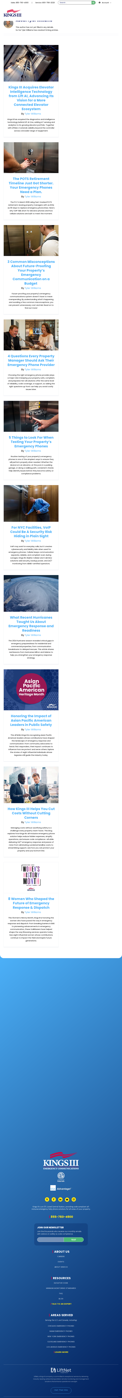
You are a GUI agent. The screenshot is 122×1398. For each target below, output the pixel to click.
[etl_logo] (61, 1173)
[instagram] (74, 1199)
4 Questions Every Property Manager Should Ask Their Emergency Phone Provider (31, 335)
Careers (61, 1256)
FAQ (61, 1293)
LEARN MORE (61, 1352)
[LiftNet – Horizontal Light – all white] (61, 1368)
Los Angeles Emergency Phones (61, 1347)
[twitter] (47, 1199)
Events (61, 1262)
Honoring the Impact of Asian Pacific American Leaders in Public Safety (31, 689)
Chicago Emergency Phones (61, 1326)
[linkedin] (60, 1199)
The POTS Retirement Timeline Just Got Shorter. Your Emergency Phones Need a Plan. (31, 157)
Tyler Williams (33, 113)
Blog (61, 1299)
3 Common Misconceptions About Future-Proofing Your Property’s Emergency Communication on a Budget (31, 240)
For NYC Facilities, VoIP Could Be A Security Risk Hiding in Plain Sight (31, 503)
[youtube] (67, 1200)
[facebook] (54, 1199)
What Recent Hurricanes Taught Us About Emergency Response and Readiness (31, 593)
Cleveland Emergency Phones (61, 1341)
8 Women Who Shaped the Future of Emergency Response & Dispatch (31, 877)
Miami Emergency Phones (61, 1331)
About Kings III (61, 1267)
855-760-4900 (62, 1217)
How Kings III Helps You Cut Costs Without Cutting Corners (31, 784)
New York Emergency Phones (61, 1336)
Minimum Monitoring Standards (61, 1288)
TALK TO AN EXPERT (61, 1304)
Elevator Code (61, 1283)
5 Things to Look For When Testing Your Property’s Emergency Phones (31, 416)
